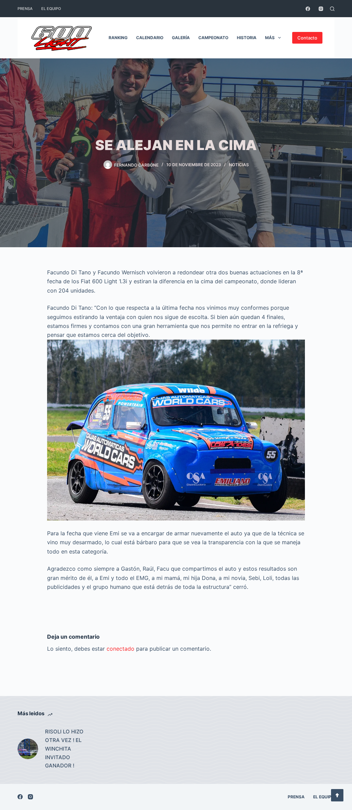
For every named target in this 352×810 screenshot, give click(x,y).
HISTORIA (246, 37)
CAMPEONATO (213, 37)
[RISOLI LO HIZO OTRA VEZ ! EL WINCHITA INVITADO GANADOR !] (28, 749)
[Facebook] (308, 9)
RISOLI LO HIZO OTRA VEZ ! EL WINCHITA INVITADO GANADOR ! (64, 748)
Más (270, 37)
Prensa (25, 8)
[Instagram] (321, 9)
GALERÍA (181, 37)
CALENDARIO (149, 37)
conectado (120, 648)
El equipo (51, 8)
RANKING (118, 37)
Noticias (239, 164)
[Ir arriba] (337, 795)
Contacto (307, 38)
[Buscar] (332, 9)
